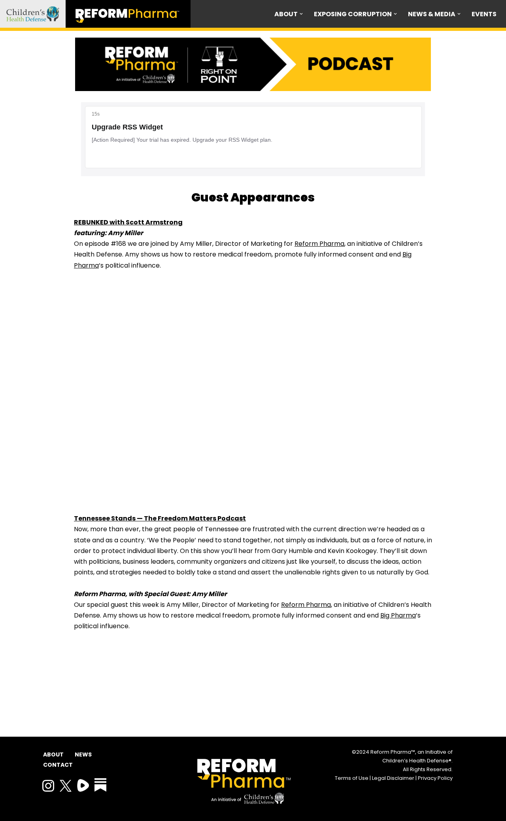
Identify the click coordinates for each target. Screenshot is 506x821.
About (53, 754)
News (83, 754)
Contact (57, 765)
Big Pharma (398, 615)
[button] (301, 13)
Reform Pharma (319, 243)
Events (484, 14)
